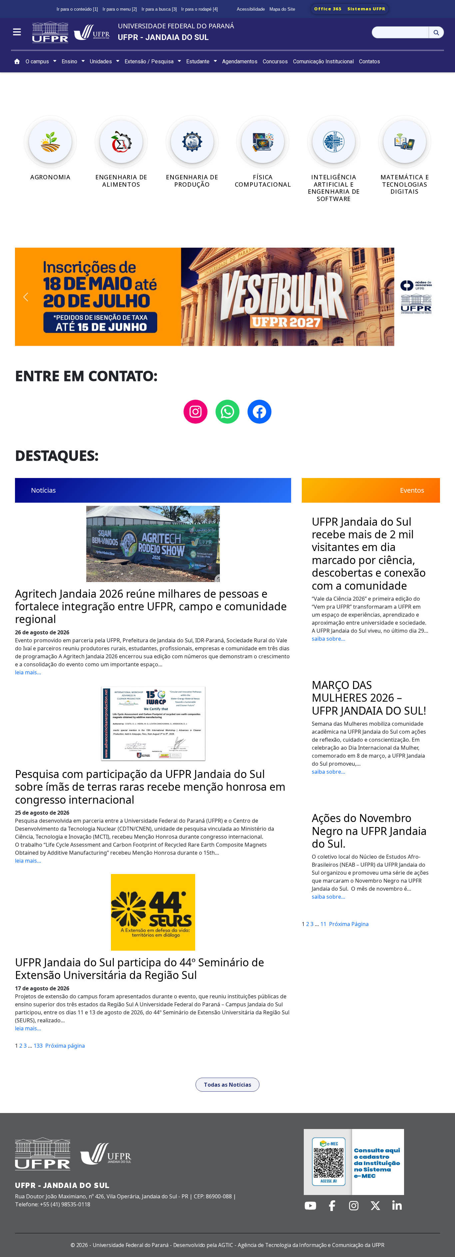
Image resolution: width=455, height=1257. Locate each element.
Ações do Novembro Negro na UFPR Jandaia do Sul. (369, 831)
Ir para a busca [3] (159, 9)
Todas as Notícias (227, 1084)
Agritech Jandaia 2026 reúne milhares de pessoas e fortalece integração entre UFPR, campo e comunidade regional (151, 606)
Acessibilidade (251, 9)
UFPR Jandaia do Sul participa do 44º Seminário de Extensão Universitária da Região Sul (139, 969)
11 (323, 924)
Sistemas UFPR (366, 9)
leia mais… (28, 672)
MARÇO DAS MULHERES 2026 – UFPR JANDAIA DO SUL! (369, 698)
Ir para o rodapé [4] (199, 9)
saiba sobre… (328, 638)
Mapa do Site (282, 9)
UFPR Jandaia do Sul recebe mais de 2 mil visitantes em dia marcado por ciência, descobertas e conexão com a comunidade (369, 553)
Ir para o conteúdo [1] (77, 9)
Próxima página (65, 1045)
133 (38, 1045)
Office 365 (328, 9)
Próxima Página (349, 924)
